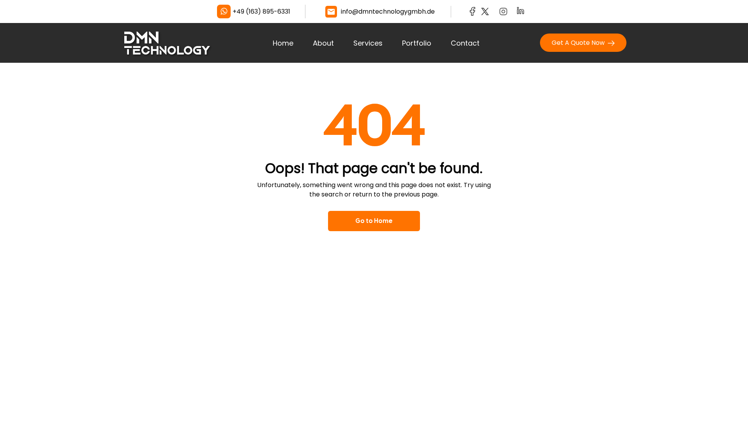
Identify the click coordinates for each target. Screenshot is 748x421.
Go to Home (374, 221)
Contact (465, 43)
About (323, 43)
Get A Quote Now (580, 42)
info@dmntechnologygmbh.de (388, 11)
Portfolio (416, 43)
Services (368, 43)
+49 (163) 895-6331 (261, 11)
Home (283, 43)
